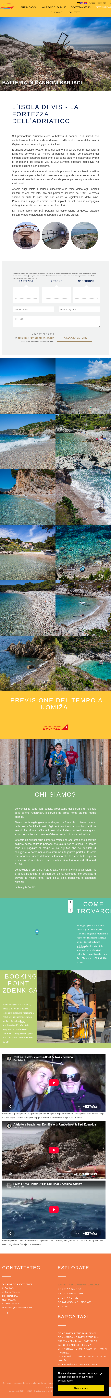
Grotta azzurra (69, 1289)
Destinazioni (103, 7)
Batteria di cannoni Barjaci (78, 1284)
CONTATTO (74, 12)
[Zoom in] (70, 902)
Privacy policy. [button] (65, 1381)
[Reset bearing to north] (70, 910)
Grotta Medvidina (71, 1293)
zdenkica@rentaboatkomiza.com (36, 337)
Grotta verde (68, 1298)
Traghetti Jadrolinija (97, 933)
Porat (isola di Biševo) (74, 1302)
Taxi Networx (84, 958)
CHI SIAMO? (57, 12)
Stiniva (63, 1306)
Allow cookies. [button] (81, 1388)
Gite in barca (28, 7)
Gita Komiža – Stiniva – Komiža (77, 1364)
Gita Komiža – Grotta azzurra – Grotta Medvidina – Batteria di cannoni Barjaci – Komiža (78, 1341)
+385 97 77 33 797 (12, 1304)
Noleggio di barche (54, 7)
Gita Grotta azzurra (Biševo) (77, 1333)
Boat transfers (80, 7)
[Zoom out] (70, 906)
